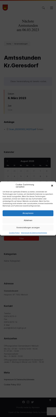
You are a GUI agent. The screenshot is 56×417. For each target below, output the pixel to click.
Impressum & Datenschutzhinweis (34, 233)
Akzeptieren (28, 213)
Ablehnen (28, 220)
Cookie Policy (14, 233)
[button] (52, 185)
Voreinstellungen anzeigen (28, 227)
